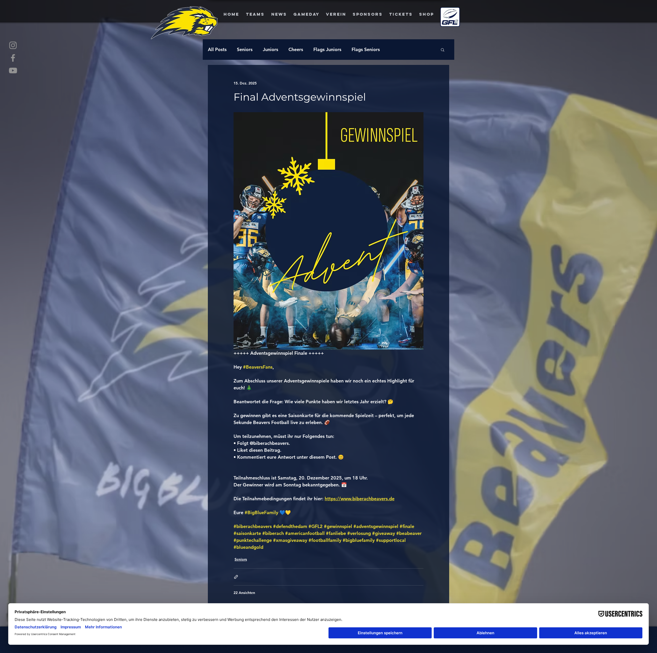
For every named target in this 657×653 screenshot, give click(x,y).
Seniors (245, 49)
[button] (442, 49)
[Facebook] (13, 58)
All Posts (217, 49)
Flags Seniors (366, 49)
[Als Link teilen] (236, 576)
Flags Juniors (327, 49)
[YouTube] (13, 70)
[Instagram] (13, 45)
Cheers (295, 49)
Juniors (270, 49)
